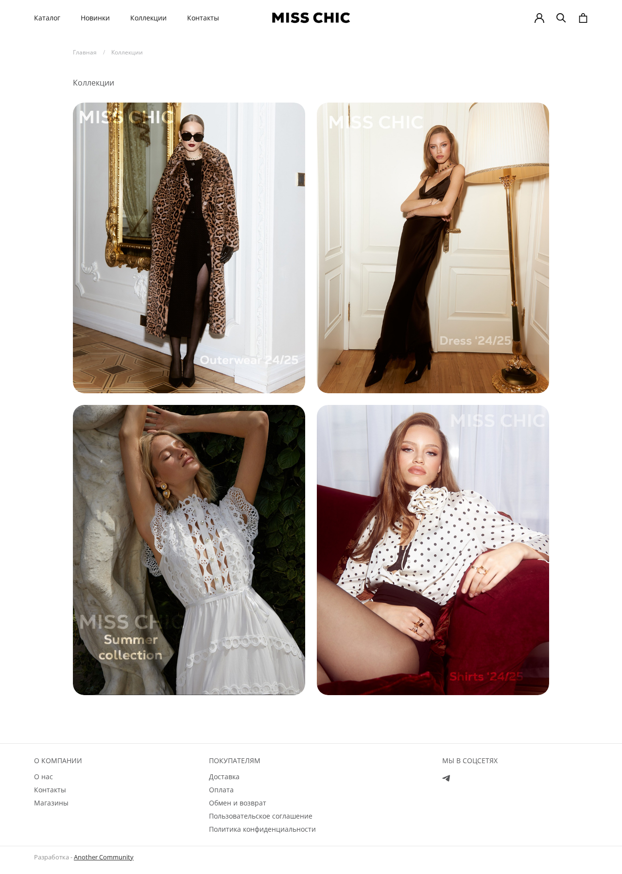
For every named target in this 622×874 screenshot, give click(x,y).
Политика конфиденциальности (262, 829)
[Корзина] (583, 18)
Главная (85, 52)
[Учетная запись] (539, 18)
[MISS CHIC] (311, 17)
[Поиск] (561, 18)
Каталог (47, 18)
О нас (43, 776)
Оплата (221, 789)
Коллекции (148, 18)
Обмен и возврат (237, 802)
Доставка (224, 776)
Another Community (104, 857)
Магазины (51, 802)
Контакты (203, 18)
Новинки (95, 18)
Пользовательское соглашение (260, 816)
